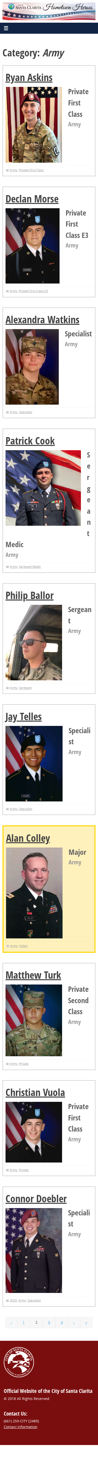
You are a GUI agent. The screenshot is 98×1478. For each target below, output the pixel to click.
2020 (13, 1300)
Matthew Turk (33, 975)
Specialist (25, 412)
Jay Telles (24, 716)
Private (24, 1064)
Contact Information (20, 1427)
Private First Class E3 (33, 291)
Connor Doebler (36, 1198)
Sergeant (25, 688)
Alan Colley (28, 838)
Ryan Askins (29, 77)
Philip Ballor (30, 595)
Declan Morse (32, 198)
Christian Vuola (35, 1092)
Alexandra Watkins (42, 319)
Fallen (23, 946)
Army (13, 170)
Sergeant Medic (30, 567)
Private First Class (31, 170)
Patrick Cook (30, 440)
